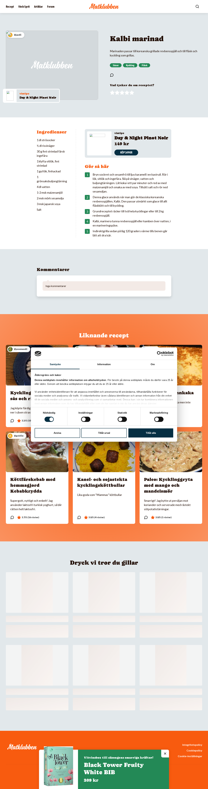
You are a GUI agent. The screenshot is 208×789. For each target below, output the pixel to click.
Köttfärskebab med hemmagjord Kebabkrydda (32, 485)
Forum (50, 6)
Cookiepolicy (194, 750)
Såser (116, 65)
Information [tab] (104, 364)
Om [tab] (153, 364)
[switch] (85, 419)
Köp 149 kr (126, 152)
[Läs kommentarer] (112, 75)
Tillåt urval (104, 432)
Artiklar (38, 6)
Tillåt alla (151, 432)
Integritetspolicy (192, 744)
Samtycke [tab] (55, 364)
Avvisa (57, 432)
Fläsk (144, 65)
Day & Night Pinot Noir (38, 97)
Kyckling (130, 65)
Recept (10, 6)
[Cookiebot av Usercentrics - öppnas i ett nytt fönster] (159, 353)
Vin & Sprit (24, 6)
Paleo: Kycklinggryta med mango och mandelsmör (168, 485)
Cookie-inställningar (190, 756)
